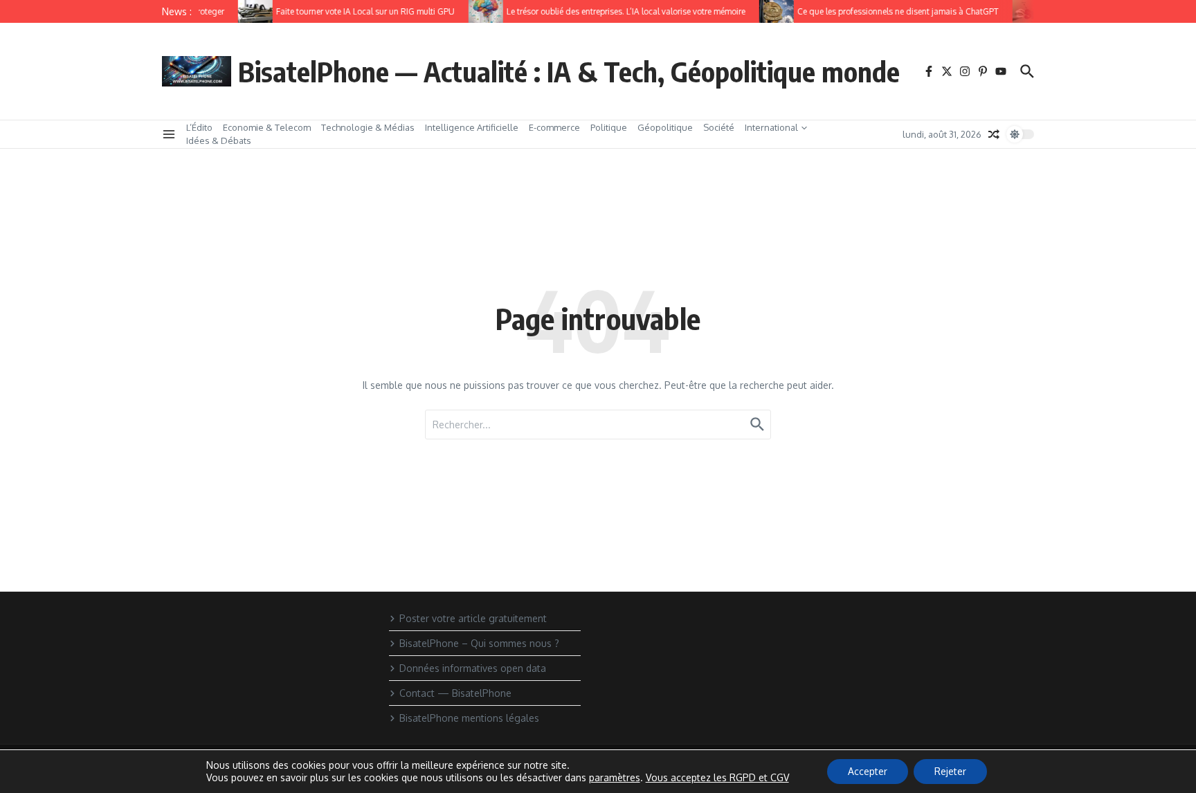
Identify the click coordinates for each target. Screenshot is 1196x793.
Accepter (867, 771)
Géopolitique (665, 127)
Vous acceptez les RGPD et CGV (717, 777)
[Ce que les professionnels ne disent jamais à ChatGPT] (771, 11)
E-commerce (554, 127)
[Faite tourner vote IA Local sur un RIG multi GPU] (250, 11)
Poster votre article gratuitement (473, 618)
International (771, 127)
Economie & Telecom (267, 127)
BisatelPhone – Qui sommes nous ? (479, 643)
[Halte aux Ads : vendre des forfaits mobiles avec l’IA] (1024, 11)
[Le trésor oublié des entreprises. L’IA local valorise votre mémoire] (480, 11)
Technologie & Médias (368, 127)
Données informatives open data (472, 668)
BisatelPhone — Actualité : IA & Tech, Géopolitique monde (569, 71)
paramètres (614, 777)
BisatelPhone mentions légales (469, 718)
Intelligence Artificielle (471, 127)
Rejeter (950, 771)
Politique (608, 127)
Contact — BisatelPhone (455, 693)
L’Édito (199, 127)
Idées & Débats (218, 140)
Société (718, 127)
